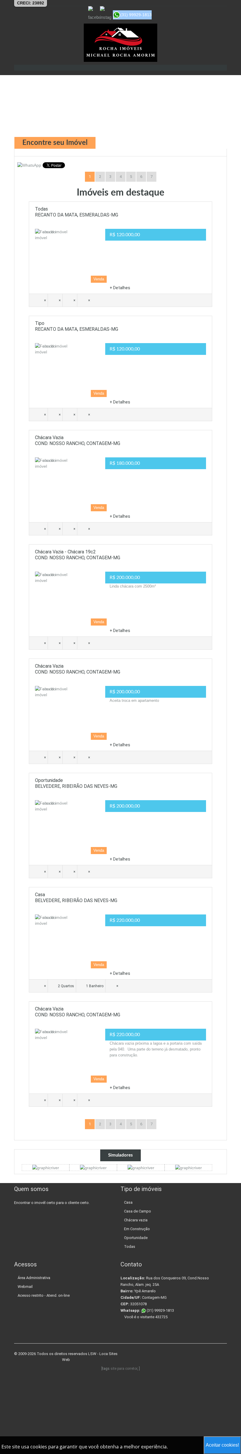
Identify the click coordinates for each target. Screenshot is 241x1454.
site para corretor (124, 1369)
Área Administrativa (34, 1278)
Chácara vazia (136, 1220)
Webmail (25, 1286)
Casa (128, 1202)
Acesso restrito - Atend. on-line (44, 1295)
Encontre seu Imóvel (55, 142)
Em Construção (137, 1229)
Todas (129, 1246)
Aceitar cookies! (222, 1445)
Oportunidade (136, 1237)
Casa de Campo (137, 1211)
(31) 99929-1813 (160, 1310)
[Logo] (120, 43)
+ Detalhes (120, 287)
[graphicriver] (45, 1167)
